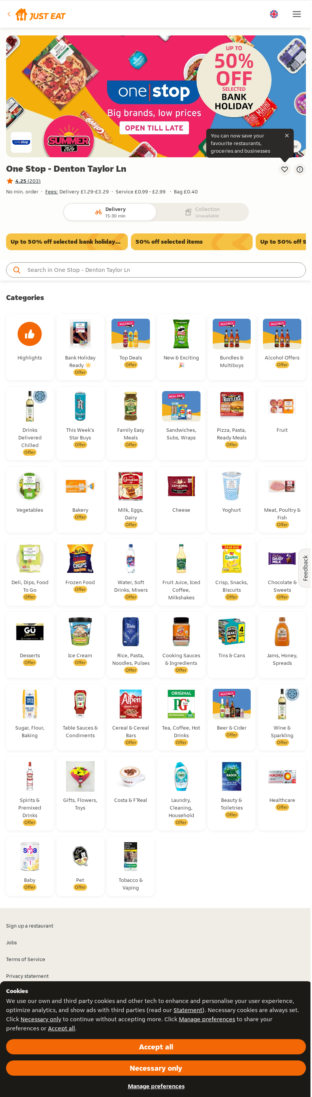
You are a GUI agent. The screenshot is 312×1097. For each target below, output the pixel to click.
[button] (36, 14)
